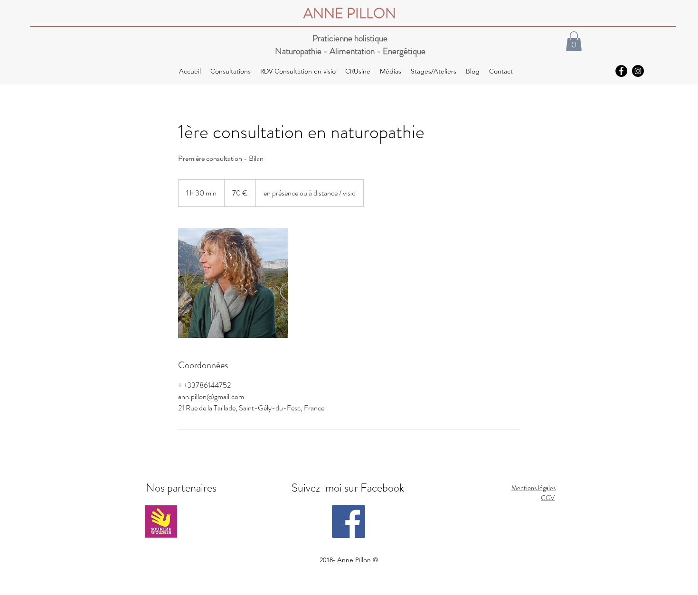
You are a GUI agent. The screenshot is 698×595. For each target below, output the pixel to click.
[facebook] (621, 71)
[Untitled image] (233, 283)
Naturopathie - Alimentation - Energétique (350, 51)
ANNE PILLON (349, 13)
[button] (574, 41)
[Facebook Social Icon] (348, 521)
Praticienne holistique (349, 38)
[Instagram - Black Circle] (638, 71)
